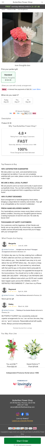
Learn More (36, 89)
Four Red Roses (21, 295)
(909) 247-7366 (22, 405)
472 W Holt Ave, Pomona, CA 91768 (22, 403)
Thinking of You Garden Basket (25, 310)
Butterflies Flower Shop (22, 2)
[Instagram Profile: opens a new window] (17, 414)
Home (3, 9)
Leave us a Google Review (22, 420)
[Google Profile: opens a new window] (27, 414)
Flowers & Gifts (11, 9)
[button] (40, 442)
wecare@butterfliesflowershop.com (22, 407)
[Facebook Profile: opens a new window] (22, 414)
